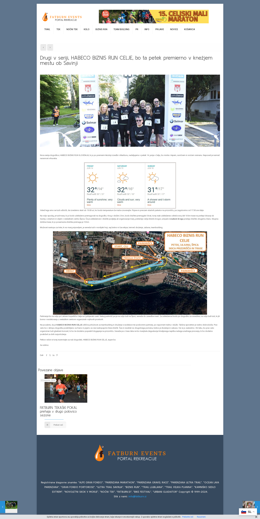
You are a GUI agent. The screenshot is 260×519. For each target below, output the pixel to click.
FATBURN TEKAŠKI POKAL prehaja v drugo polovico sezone (58, 411)
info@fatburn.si (137, 496)
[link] (47, 36)
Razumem (201, 517)
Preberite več (187, 517)
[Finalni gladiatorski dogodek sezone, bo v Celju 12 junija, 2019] (8, 507)
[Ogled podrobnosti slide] (154, 16)
